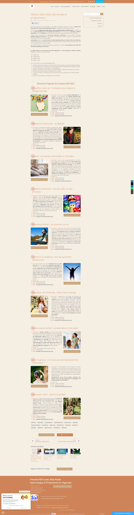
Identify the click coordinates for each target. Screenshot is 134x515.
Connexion (102, 513)
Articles (100, 26)
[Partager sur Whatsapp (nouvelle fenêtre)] (132, 188)
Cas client (99, 23)
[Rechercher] (101, 14)
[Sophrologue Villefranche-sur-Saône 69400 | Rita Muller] (31, 6)
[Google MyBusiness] (90, 2)
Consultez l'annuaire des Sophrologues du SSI (52, 498)
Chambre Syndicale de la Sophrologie (77, 513)
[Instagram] (94, 2)
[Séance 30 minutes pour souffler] (75, 451)
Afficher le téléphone (44, 1)
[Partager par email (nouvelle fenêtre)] (132, 190)
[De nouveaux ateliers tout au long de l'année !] (49, 451)
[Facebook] (88, 2)
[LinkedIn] (92, 2)
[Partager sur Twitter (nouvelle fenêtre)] (132, 184)
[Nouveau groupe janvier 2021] (62, 451)
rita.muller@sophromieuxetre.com (59, 507)
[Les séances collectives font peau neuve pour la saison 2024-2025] (36, 451)
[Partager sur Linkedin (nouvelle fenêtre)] (132, 186)
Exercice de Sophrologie (95, 18)
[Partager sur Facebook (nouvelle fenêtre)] (132, 181)
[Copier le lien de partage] (132, 193)
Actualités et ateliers (96, 20)
